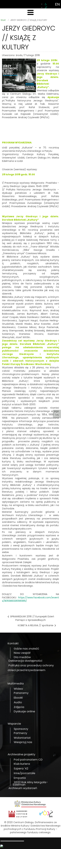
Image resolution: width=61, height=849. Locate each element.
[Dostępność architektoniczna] (46, 4)
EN (57, 4)
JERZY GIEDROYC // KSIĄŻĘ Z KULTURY (28, 38)
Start (3, 20)
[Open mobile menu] (30, 12)
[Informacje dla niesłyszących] (46, 7)
